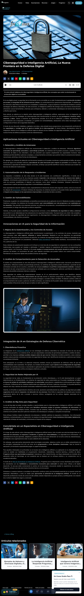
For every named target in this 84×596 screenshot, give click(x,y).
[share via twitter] (8, 78)
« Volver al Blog (9, 534)
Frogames (62, 3)
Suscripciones (35, 3)
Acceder (78, 3)
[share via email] (27, 78)
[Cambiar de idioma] (72, 2)
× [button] (1, 590)
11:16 (77, 85)
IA (22, 71)
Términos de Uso (28, 587)
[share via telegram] (24, 78)
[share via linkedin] (12, 78)
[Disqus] (42, 508)
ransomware (17, 190)
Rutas (27, 3)
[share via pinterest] (16, 78)
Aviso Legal (5, 587)
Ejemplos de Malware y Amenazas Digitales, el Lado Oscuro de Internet (14, 563)
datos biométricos (44, 239)
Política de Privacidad (16, 587)
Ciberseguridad (28, 71)
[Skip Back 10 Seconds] (70, 85)
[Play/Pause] (5, 85)
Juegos (53, 3)
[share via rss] (31, 78)
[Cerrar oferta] (79, 572)
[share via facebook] (4, 78)
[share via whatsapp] (20, 78)
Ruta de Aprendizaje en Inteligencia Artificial (26, 461)
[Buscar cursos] (69, 2)
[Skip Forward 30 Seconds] (73, 85)
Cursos (20, 3)
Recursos (44, 3)
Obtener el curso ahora (66, 589)
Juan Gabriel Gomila (14, 71)
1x (66, 85)
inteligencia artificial (23, 351)
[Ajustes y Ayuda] (31, 591)
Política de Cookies (39, 587)
